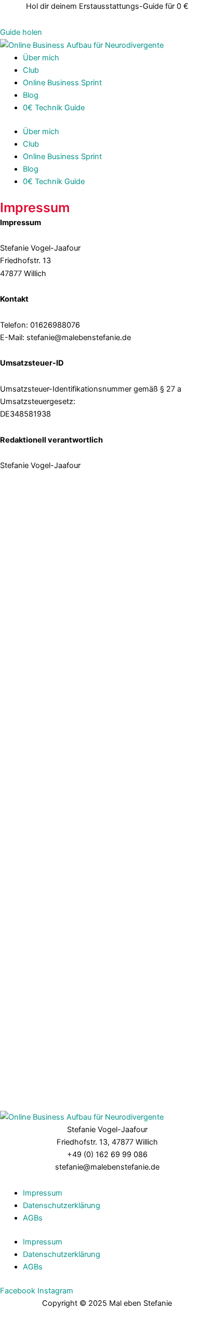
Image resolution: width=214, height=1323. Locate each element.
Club (31, 70)
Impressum (42, 1193)
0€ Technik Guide (54, 107)
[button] (21, 32)
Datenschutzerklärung (61, 1205)
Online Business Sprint (62, 82)
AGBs (33, 1218)
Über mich (41, 57)
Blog (30, 95)
